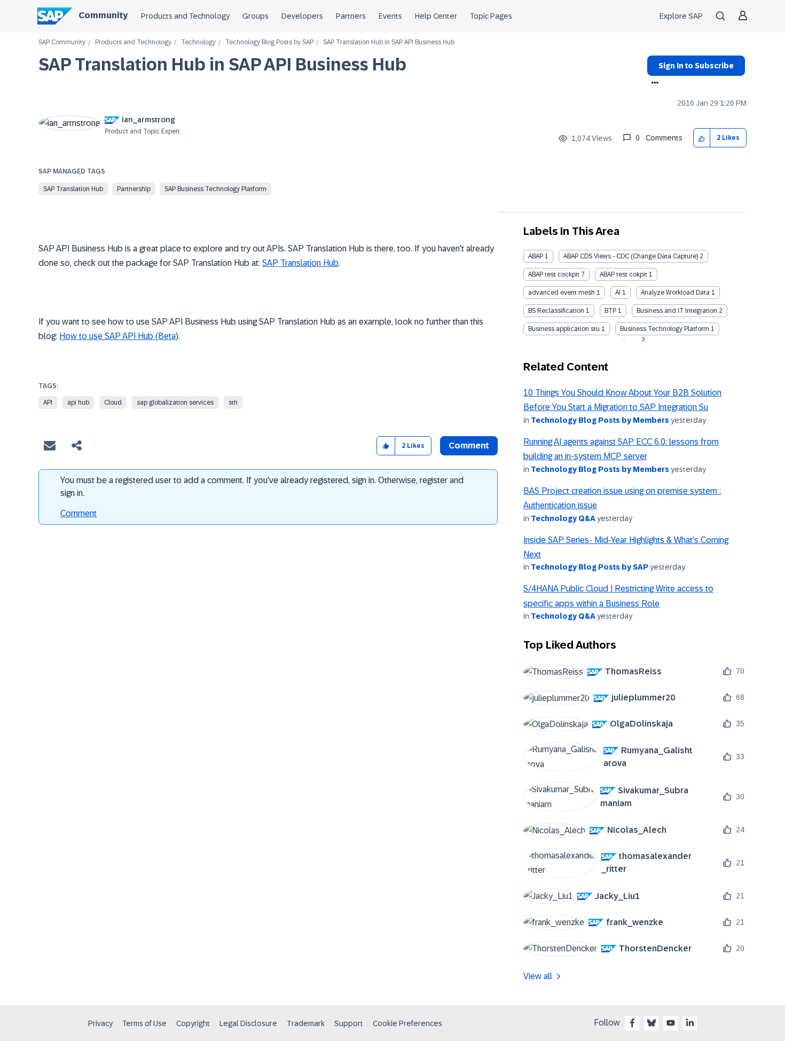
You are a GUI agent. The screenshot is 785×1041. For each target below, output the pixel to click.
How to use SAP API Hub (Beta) (118, 336)
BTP (610, 310)
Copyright (193, 1023)
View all (537, 976)
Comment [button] (469, 445)
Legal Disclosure (248, 1023)
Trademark (306, 1023)
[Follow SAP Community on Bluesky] (651, 1023)
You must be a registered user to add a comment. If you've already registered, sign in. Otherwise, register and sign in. (262, 487)
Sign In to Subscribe (696, 65)
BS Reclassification (556, 310)
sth (233, 402)
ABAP (535, 256)
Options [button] (652, 83)
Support (348, 1023)
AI (618, 292)
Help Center (436, 16)
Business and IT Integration (677, 310)
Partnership (134, 189)
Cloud (113, 402)
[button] (702, 138)
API (47, 402)
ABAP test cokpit (623, 274)
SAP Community (61, 42)
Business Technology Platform (664, 329)
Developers (302, 16)
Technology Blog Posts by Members (600, 420)
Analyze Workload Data (675, 292)
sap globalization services (175, 402)
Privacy (100, 1023)
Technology (198, 42)
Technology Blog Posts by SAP (269, 42)
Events (390, 16)
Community (103, 15)
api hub (78, 402)
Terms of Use (144, 1023)
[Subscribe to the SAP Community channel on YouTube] (670, 1023)
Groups (255, 16)
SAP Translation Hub (73, 189)
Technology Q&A (563, 518)
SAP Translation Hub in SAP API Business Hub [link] (388, 42)
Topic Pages (491, 16)
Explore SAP (681, 16)
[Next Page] (642, 339)
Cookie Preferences (407, 1023)
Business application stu (564, 329)
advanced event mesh (561, 292)
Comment (78, 513)
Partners (351, 16)
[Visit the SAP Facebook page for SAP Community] (632, 1023)
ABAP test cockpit (553, 274)
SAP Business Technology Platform (215, 189)
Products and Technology (185, 16)
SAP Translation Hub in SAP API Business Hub (222, 64)
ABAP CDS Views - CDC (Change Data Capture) (630, 256)
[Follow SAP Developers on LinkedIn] (690, 1023)
